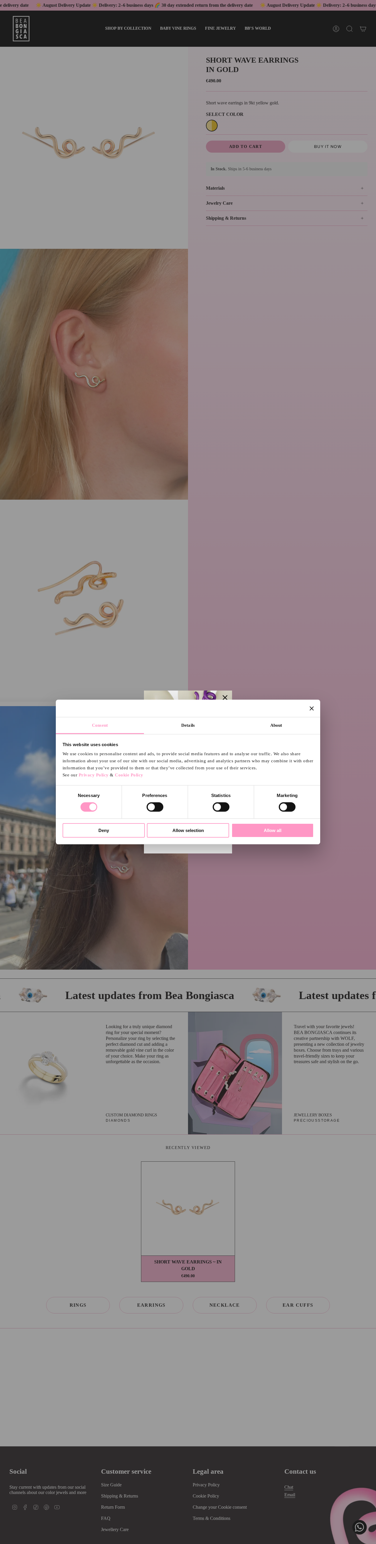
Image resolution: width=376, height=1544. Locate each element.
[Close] (225, 698)
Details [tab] (188, 725)
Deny (103, 830)
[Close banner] (312, 708)
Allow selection (188, 830)
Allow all (272, 830)
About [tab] (276, 725)
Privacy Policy (94, 775)
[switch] (155, 807)
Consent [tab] (100, 725)
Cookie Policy (129, 775)
